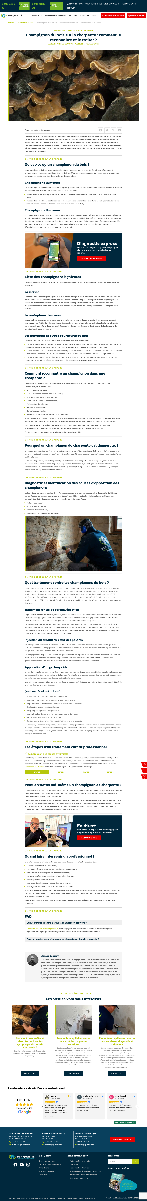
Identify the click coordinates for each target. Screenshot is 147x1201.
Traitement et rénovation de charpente (73, 30)
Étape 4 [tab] (110, 772)
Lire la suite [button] (113, 1116)
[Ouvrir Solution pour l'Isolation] (41, 15)
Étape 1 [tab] (37, 772)
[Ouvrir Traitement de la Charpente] (65, 15)
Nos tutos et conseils (109, 3)
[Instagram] (28, 1165)
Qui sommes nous (75, 3)
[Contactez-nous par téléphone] (144, 770)
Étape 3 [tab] (86, 772)
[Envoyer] (135, 1161)
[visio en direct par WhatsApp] (144, 764)
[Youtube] (22, 1165)
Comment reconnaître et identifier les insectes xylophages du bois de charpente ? (30, 1042)
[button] (100, 130)
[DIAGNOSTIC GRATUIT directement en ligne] (144, 776)
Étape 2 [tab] (61, 772)
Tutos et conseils (46, 1171)
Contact (71, 8)
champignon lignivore (37, 215)
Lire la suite (30, 1073)
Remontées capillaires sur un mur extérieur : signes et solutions (73, 1041)
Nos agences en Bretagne (50, 1164)
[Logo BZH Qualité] (11, 16)
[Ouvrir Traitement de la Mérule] (76, 15)
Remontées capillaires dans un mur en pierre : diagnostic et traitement (117, 1041)
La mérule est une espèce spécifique (42, 928)
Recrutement (128, 3)
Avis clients (90, 3)
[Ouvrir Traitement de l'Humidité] (88, 15)
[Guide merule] (123, 1182)
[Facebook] (15, 1165)
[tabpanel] (73, 760)
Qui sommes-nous (47, 1160)
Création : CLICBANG (122, 1197)
